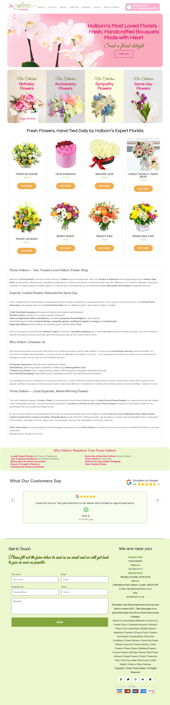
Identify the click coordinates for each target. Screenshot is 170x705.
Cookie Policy (120, 624)
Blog (139, 664)
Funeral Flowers (120, 652)
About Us (41, 7)
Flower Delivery (132, 640)
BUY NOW (27, 185)
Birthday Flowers (137, 652)
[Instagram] (135, 679)
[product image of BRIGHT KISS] (104, 216)
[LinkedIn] (142, 679)
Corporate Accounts (137, 624)
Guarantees (86, 7)
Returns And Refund (111, 7)
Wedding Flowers (147, 648)
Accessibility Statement (134, 620)
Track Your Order (129, 660)
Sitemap (147, 664)
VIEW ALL (124, 54)
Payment (97, 7)
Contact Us (52, 7)
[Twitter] (128, 679)
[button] (12, 500)
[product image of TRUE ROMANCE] (65, 154)
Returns (132, 664)
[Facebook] (121, 679)
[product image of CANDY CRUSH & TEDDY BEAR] (143, 154)
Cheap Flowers (130, 656)
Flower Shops (130, 648)
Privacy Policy (141, 632)
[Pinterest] (150, 679)
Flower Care (73, 7)
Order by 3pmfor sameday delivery (145, 7)
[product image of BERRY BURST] (65, 216)
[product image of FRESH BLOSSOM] (26, 154)
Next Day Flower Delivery (137, 644)
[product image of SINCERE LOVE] (104, 154)
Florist (142, 656)
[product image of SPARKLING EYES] (143, 216)
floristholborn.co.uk (135, 596)
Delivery (63, 7)
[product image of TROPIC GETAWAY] (26, 218)
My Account (143, 660)
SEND (59, 622)
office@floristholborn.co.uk (139, 588)
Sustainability (136, 636)
